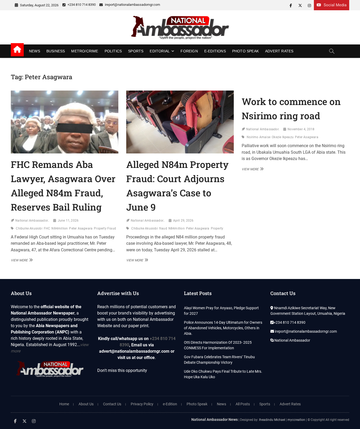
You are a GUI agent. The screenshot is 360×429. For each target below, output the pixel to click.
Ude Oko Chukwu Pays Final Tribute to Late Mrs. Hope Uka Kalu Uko (223, 374)
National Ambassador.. (32, 220)
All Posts (243, 404)
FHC (47, 228)
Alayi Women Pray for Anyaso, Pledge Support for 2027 (221, 311)
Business (55, 51)
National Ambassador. (262, 129)
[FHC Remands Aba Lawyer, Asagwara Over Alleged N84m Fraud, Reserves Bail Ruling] (64, 122)
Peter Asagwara (81, 228)
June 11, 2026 (68, 220)
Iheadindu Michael (272, 420)
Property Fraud (105, 228)
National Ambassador (292, 340)
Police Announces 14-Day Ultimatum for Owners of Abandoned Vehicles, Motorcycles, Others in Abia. (223, 328)
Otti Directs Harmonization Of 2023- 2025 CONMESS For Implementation (218, 345)
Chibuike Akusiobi (29, 228)
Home (64, 404)
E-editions (215, 51)
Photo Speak (245, 51)
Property (217, 228)
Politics (113, 51)
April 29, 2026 (183, 220)
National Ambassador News (214, 419)
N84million (59, 228)
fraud (163, 228)
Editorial (160, 51)
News (34, 51)
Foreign (189, 51)
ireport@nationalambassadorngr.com (132, 5)
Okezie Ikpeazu (283, 137)
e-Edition (170, 404)
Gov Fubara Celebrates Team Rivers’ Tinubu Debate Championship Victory (219, 360)
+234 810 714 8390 (81, 5)
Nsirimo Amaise (258, 137)
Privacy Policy (142, 404)
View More (21, 260)
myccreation (296, 420)
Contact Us (112, 404)
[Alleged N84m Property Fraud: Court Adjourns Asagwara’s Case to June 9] (180, 122)
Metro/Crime (84, 51)
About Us (86, 404)
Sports (135, 51)
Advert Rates (279, 51)
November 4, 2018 (301, 129)
